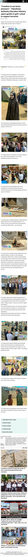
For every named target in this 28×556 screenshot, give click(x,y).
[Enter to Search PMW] (23, 1)
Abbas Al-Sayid (7, 422)
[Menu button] (26, 1)
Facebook (24, 443)
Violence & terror (18, 440)
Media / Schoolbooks (12, 443)
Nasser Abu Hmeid (7, 432)
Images (6, 443)
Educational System (20, 442)
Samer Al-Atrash (7, 425)
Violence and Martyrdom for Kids (19, 441)
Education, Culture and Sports (10, 442)
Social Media (19, 443)
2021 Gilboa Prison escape (9, 419)
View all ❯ (24, 447)
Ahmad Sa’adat (6, 429)
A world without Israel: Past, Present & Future (14, 439)
